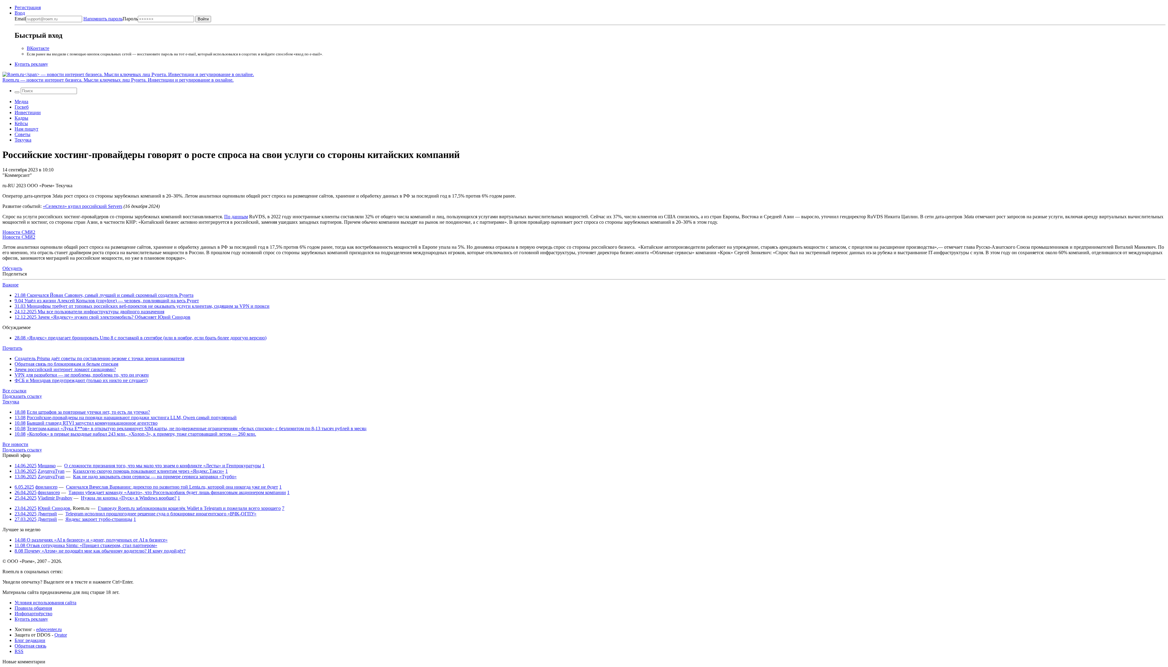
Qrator (60, 634)
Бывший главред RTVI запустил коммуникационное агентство (92, 423)
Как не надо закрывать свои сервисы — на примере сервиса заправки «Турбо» (155, 476)
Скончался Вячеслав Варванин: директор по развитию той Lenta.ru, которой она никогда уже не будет (172, 487)
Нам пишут (26, 129)
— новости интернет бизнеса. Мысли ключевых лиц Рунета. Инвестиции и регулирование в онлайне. (118, 79)
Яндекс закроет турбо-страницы (98, 519)
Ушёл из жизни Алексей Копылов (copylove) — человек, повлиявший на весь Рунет (107, 300)
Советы (22, 134)
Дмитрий (47, 513)
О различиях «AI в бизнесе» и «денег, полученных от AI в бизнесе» (91, 539)
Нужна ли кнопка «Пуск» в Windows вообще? (128, 497)
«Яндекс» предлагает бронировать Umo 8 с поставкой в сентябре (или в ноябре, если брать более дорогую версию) (140, 337)
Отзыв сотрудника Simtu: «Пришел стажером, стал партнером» (86, 545)
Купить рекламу (31, 64)
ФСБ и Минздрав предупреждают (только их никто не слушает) (81, 380)
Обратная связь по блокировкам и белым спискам (66, 364)
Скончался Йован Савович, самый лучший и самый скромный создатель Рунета (104, 295)
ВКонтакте (38, 48)
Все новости (15, 444)
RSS (19, 651)
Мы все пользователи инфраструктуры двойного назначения (89, 311)
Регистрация (28, 7)
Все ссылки (14, 390)
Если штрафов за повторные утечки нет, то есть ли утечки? (88, 412)
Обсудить (12, 268)
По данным (236, 216)
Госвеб (22, 107)
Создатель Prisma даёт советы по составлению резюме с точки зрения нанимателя (99, 358)
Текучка (23, 139)
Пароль (110, 18)
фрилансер (46, 487)
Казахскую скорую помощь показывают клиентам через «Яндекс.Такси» (148, 471)
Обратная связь (30, 645)
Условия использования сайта (45, 602)
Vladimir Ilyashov (55, 497)
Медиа (21, 101)
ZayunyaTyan (51, 471)
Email (20, 18)
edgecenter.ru (49, 629)
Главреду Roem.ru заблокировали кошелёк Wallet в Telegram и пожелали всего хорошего (189, 508)
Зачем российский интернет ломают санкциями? (65, 369)
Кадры (21, 118)
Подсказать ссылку (22, 396)
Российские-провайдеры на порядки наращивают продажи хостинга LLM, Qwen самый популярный (132, 417)
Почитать (12, 348)
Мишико (47, 465)
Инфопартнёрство (33, 613)
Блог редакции (30, 640)
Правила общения (33, 608)
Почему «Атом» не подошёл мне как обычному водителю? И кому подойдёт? (100, 550)
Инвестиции (28, 112)
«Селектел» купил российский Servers (82, 206)
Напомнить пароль (103, 18)
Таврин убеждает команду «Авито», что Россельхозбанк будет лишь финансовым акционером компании (177, 492)
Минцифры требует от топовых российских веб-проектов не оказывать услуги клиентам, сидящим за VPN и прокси (142, 306)
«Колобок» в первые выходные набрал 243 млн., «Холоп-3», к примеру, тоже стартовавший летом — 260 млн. (141, 434)
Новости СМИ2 (18, 232)
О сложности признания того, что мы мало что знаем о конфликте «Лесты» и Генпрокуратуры (162, 465)
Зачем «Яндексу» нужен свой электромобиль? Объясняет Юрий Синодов (102, 317)
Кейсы (21, 123)
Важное (10, 284)
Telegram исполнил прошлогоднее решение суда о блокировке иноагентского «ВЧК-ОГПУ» (160, 513)
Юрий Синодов (54, 508)
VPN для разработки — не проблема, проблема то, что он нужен (82, 374)
